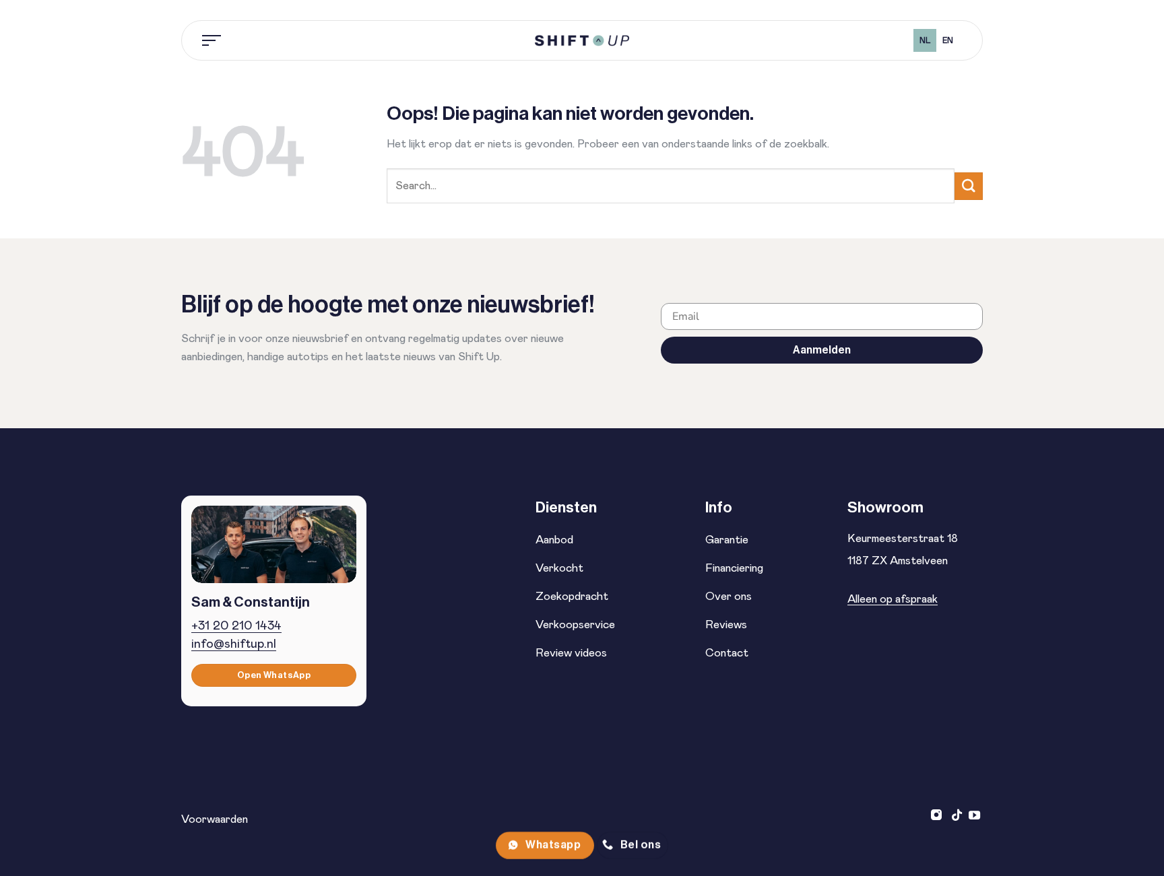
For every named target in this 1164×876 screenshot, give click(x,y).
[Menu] (212, 40)
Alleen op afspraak (892, 599)
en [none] (947, 40)
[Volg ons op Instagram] (938, 816)
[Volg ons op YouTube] (974, 816)
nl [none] (925, 40)
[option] (947, 40)
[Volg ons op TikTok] (957, 816)
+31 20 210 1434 (236, 625)
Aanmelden (822, 349)
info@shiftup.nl (233, 644)
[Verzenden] (969, 186)
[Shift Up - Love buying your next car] (582, 41)
